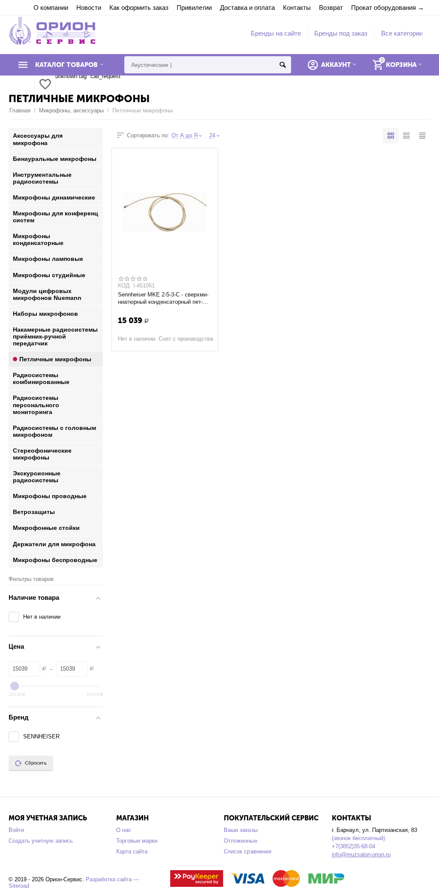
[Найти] (282, 64)
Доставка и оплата (247, 7)
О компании (50, 7)
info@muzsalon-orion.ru (361, 854)
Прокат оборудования (383, 7)
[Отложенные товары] (45, 89)
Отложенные (240, 841)
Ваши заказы (240, 830)
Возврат (331, 7)
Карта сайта (131, 851)
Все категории (402, 33)
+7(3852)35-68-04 (353, 846)
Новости (88, 7)
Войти (16, 830)
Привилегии (194, 7)
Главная (19, 110)
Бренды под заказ (340, 33)
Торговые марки (136, 841)
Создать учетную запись (41, 841)
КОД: (124, 286)
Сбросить (36, 762)
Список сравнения (247, 851)
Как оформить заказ (138, 7)
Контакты (297, 7)
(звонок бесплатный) (358, 838)
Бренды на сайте (276, 33)
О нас (123, 830)
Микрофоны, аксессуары (71, 110)
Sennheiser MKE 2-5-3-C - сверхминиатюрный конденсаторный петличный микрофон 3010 (163, 298)
